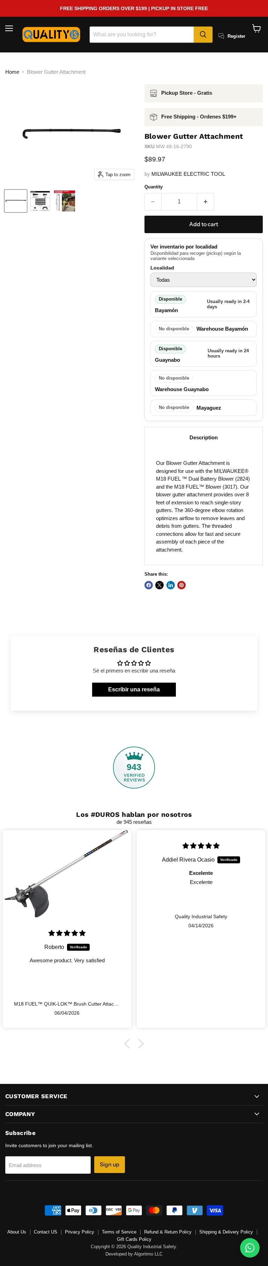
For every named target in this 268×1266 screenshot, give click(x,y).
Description (203, 437)
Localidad (162, 268)
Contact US (45, 1232)
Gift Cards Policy (134, 1239)
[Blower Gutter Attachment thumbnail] (16, 201)
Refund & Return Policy (168, 1232)
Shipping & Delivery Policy (226, 1232)
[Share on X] (159, 585)
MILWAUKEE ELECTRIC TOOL (188, 174)
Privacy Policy (79, 1232)
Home (12, 72)
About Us (16, 1232)
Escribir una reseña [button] (134, 689)
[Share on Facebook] (148, 585)
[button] (129, 1044)
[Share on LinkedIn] (170, 585)
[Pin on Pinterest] (181, 585)
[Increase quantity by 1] (205, 201)
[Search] (203, 35)
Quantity (153, 186)
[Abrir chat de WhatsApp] (250, 1248)
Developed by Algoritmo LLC (134, 1254)
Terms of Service (119, 1232)
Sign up (109, 1164)
